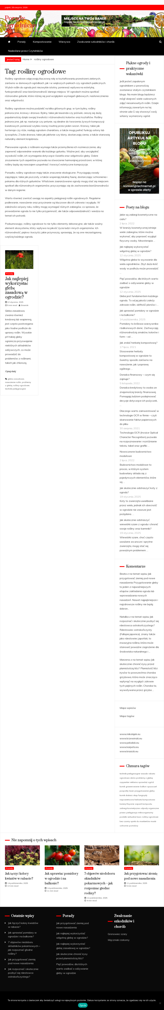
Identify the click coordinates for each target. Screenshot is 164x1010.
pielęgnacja (131, 812)
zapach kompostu (143, 804)
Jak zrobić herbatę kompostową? (138, 342)
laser (131, 791)
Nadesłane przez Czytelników (25, 50)
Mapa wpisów (128, 707)
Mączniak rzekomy (119, 939)
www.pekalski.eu (129, 742)
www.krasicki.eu (129, 751)
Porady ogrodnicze (20, 22)
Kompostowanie (42, 41)
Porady (21, 41)
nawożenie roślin (13, 382)
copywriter (124, 782)
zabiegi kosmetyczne (130, 808)
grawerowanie (132, 786)
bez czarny (125, 821)
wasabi (144, 773)
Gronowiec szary (117, 934)
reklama (134, 782)
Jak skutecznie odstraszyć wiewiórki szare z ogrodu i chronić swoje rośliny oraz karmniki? (139, 524)
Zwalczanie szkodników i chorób (96, 41)
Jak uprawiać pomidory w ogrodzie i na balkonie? (61, 878)
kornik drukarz (126, 795)
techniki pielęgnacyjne (15, 389)
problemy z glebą (144, 778)
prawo (123, 812)
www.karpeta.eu (129, 747)
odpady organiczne (149, 808)
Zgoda (83, 1005)
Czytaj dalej (10, 371)
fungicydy (142, 795)
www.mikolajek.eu (130, 734)
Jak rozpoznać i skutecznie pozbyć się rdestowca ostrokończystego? (139, 621)
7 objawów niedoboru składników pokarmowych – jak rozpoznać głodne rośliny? (99, 883)
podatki (123, 817)
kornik (122, 786)
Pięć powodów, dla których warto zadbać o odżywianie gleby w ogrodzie (139, 283)
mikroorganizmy (145, 812)
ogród (151, 782)
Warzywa (64, 41)
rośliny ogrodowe (21, 385)
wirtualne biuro (134, 817)
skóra (132, 778)
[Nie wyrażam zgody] (160, 1003)
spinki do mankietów (140, 821)
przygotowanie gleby (145, 791)
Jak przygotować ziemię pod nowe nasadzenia (137, 578)
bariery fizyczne (127, 804)
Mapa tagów (127, 716)
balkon (143, 786)
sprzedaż (142, 782)
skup (135, 795)
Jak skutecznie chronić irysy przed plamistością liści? (137, 664)
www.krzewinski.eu (131, 738)
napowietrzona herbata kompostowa (137, 799)
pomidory (133, 825)
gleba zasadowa (16, 379)
